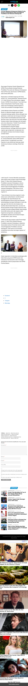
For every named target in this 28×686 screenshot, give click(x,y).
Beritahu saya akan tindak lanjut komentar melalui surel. (14, 474)
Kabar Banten (17, 437)
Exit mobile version (14, 684)
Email (2, 460)
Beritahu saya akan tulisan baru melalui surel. (11, 477)
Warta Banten (14, 438)
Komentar (3, 445)
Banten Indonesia (6, 434)
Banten (8, 433)
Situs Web (3, 464)
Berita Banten (5, 435)
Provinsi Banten (6, 438)
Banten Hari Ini (15, 433)
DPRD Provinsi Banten (7, 437)
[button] (2, 2)
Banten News (15, 434)
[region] (14, 51)
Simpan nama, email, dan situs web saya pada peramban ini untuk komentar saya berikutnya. (11, 471)
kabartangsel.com (10, 17)
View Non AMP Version (14, 682)
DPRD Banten (13, 435)
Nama (2, 456)
